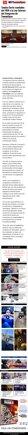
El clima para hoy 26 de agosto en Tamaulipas (22, 286)
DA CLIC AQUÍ (14, 260)
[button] (8, 317)
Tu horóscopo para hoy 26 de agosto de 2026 (19, 393)
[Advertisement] (14, 62)
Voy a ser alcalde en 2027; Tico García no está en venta (7, 381)
